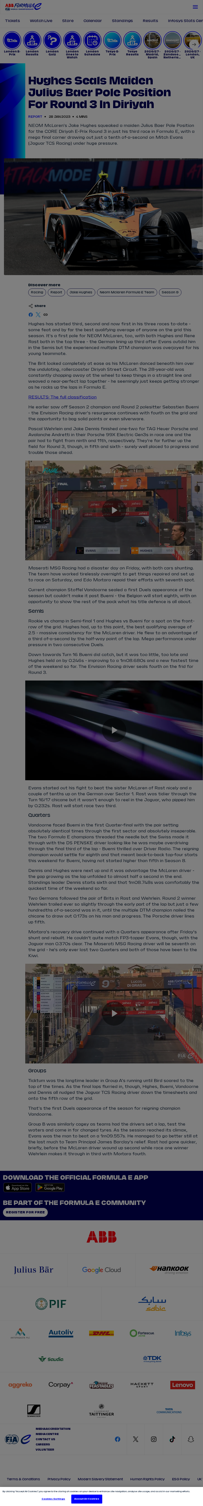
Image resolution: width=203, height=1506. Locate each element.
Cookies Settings (53, 1499)
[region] (101, 1496)
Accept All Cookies (86, 1499)
